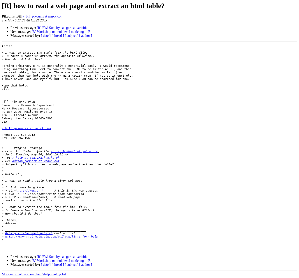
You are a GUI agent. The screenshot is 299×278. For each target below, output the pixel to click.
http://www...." (31, 190)
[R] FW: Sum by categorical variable (62, 28)
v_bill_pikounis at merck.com (42, 16)
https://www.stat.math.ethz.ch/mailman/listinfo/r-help (51, 236)
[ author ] (85, 35)
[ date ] (46, 35)
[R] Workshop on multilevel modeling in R (61, 31)
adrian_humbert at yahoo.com (74, 151)
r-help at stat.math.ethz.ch (36, 157)
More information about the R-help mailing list (34, 274)
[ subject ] (71, 35)
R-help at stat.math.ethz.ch (29, 233)
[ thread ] (57, 35)
